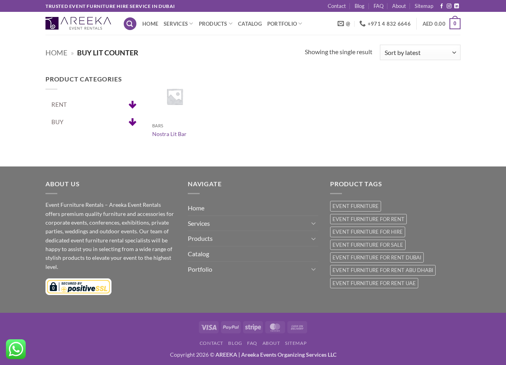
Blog (359, 6)
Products (213, 24)
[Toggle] (313, 223)
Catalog (250, 24)
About (399, 6)
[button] (130, 23)
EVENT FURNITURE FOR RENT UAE (374, 283)
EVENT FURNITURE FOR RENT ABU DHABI (382, 270)
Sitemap (424, 6)
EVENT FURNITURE (355, 206)
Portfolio (282, 24)
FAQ (378, 6)
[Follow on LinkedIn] (456, 6)
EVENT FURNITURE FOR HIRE (367, 232)
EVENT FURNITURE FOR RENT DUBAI (376, 257)
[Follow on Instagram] (449, 6)
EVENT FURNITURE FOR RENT (368, 219)
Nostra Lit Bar (169, 133)
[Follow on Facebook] (441, 6)
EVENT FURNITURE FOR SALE (367, 245)
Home (150, 24)
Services (176, 24)
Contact (337, 6)
